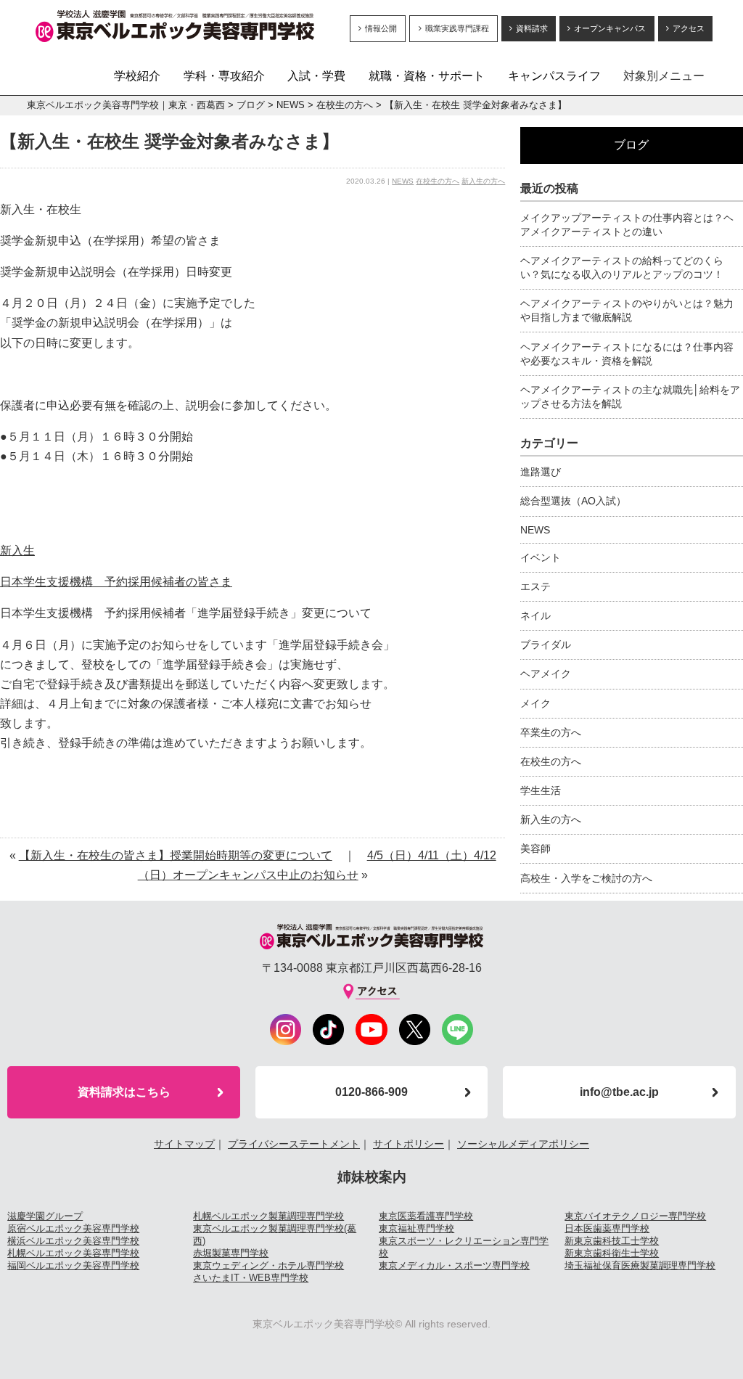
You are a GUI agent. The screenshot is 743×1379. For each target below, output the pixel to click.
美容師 (535, 848)
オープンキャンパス (610, 28)
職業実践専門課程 (457, 28)
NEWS (290, 104)
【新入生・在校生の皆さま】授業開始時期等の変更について (175, 855)
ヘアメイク (545, 673)
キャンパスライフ (554, 76)
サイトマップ (184, 1144)
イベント (540, 557)
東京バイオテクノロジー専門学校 (635, 1216)
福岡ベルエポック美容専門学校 (73, 1265)
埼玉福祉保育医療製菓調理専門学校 (640, 1265)
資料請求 (532, 28)
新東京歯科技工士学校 (612, 1240)
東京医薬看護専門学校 (426, 1216)
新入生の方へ (483, 181)
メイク (535, 703)
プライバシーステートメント (294, 1144)
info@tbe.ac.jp (619, 1092)
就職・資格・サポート (427, 76)
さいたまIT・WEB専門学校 (250, 1277)
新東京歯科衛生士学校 (612, 1253)
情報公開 (381, 28)
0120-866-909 (371, 1092)
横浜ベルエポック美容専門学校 (73, 1240)
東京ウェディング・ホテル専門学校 (268, 1265)
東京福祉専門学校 (416, 1228)
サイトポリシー (408, 1144)
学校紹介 (137, 76)
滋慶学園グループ (45, 1216)
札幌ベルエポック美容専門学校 (73, 1253)
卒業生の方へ (550, 732)
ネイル (535, 615)
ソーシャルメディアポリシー (523, 1144)
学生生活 (540, 790)
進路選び (540, 472)
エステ (535, 586)
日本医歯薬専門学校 (607, 1228)
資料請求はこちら (124, 1092)
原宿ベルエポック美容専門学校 (73, 1228)
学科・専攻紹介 (224, 76)
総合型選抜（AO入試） (573, 501)
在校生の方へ (344, 104)
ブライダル (545, 644)
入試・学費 (316, 76)
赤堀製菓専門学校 (230, 1253)
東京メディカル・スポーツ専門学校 (454, 1265)
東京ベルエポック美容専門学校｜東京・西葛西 (126, 104)
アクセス (689, 28)
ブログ (251, 104)
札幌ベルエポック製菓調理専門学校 (268, 1216)
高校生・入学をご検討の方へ (586, 878)
